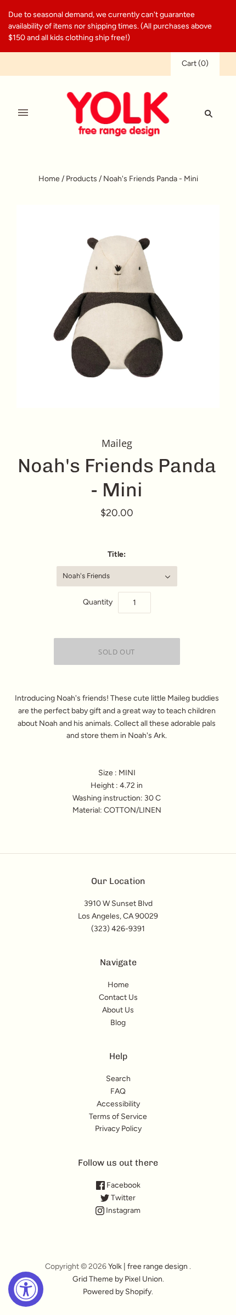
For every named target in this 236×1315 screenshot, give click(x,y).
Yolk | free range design (148, 1266)
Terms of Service (118, 1116)
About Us (118, 1010)
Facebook (123, 1185)
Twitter (122, 1197)
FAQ (118, 1091)
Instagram (122, 1210)
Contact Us (118, 997)
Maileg (117, 443)
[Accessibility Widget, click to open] (25, 1289)
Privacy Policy (118, 1128)
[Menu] (23, 113)
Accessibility (118, 1104)
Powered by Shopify (117, 1291)
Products (81, 178)
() (195, 63)
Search (118, 1078)
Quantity (98, 602)
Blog (118, 1022)
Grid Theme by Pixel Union (117, 1279)
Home (49, 178)
